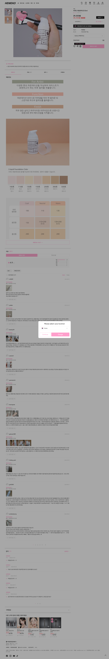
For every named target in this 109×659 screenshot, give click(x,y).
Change (60, 334)
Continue (45, 334)
